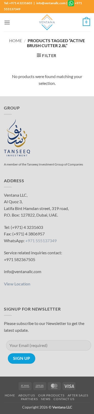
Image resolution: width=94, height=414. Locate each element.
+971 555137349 (41, 240)
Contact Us (64, 399)
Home (15, 40)
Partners (29, 399)
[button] (7, 22)
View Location (17, 283)
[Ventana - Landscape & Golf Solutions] (47, 22)
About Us (26, 395)
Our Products (51, 395)
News (45, 399)
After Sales (78, 395)
